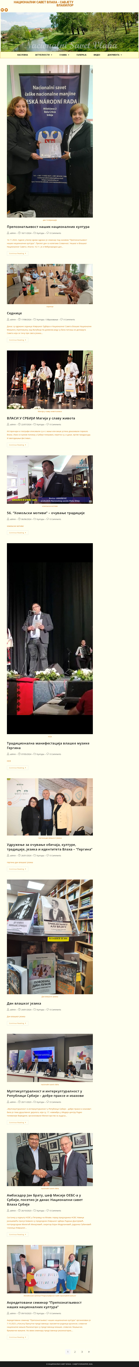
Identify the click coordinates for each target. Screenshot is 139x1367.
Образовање (52, 319)
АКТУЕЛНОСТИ (42, 55)
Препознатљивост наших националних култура (48, 226)
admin (13, 233)
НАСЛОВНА (22, 55)
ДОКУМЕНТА (113, 55)
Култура (40, 233)
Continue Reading (18, 252)
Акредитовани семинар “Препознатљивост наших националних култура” (44, 1304)
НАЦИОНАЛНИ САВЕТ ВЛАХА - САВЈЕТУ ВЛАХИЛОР (43, 3)
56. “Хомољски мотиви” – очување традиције (46, 513)
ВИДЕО (97, 55)
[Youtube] (2, 10)
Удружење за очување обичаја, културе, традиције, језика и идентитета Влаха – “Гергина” (50, 846)
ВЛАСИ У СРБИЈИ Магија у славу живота (41, 418)
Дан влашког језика (24, 1003)
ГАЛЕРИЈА (81, 55)
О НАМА (63, 55)
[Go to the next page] (89, 1351)
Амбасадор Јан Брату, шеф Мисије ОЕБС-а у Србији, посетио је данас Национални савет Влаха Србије (45, 1200)
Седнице (14, 313)
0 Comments (55, 233)
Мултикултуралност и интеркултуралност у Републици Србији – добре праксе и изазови (45, 1093)
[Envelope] (6, 10)
